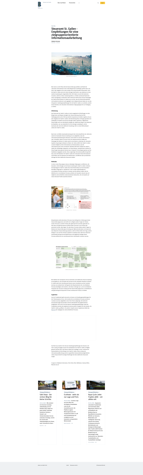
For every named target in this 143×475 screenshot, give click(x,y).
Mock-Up (53, 309)
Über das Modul (62, 2)
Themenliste (72, 2)
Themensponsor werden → (74, 465)
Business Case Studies (41, 465)
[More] (79, 3)
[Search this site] (98, 3)
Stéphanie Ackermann (55, 41)
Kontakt (67, 465)
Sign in (102, 2)
